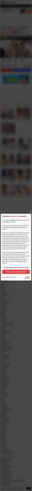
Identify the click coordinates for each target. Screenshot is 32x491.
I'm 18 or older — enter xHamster (16, 271)
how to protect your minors (8, 277)
